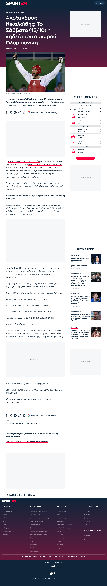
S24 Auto (60, 534)
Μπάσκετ (6, 514)
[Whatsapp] (23, 112)
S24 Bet (59, 531)
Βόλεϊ (5, 518)
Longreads (60, 548)
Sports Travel (61, 538)
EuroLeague (34, 538)
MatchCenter (61, 511)
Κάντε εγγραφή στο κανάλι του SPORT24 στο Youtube (27, 441)
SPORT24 (36, 578)
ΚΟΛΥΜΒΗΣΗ (75, 255)
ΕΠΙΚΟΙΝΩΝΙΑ (48, 557)
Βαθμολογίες (61, 518)
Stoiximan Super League (38, 511)
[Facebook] (6, 112)
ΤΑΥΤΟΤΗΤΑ (26, 557)
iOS (87, 539)
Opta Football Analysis (64, 524)
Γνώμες (59, 541)
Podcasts (60, 544)
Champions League (36, 521)
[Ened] (53, 574)
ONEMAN (56, 578)
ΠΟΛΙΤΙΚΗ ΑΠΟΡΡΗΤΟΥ (76, 557)
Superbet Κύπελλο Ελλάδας (39, 518)
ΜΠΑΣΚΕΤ (74, 327)
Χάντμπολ (6, 528)
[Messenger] (15, 112)
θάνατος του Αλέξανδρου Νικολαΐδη (24, 161)
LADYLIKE (65, 578)
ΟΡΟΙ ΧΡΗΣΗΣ (60, 557)
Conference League (37, 528)
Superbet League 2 (36, 514)
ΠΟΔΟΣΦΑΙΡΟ (76, 273)
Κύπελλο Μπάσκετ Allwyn (38, 534)
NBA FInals (33, 544)
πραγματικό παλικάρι (30, 168)
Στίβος (5, 534)
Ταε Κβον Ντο (32, 423)
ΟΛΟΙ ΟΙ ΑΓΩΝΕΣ (86, 158)
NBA (31, 541)
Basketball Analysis (63, 528)
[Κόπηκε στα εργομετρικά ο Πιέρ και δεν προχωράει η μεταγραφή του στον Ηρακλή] (96, 315)
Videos (59, 514)
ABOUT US (37, 557)
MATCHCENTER (86, 97)
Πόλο (5, 524)
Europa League (35, 524)
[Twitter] (10, 112)
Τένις (5, 521)
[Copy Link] (19, 112)
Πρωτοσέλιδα (61, 521)
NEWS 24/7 (46, 578)
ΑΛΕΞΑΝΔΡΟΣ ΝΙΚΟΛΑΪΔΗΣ (15, 423)
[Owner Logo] (53, 566)
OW (72, 578)
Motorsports (7, 531)
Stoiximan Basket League (38, 531)
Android (88, 535)
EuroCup (33, 548)
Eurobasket (34, 551)
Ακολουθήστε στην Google (16, 434)
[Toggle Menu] (3, 3)
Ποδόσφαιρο (7, 511)
